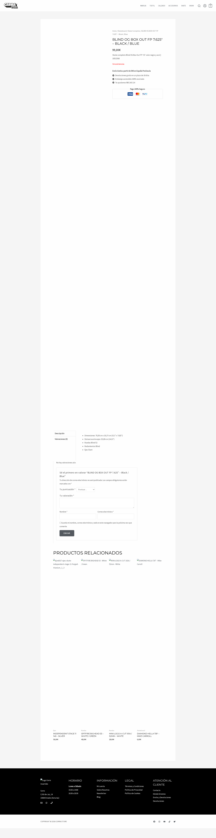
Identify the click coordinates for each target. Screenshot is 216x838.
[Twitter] (175, 822)
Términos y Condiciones (134, 786)
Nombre (63, 512)
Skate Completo (134, 31)
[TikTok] (169, 822)
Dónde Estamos (159, 794)
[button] (199, 6)
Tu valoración (67, 495)
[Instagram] (159, 822)
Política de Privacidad (134, 790)
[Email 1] (41, 803)
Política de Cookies (132, 793)
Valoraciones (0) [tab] (61, 439)
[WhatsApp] (46, 803)
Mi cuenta (101, 786)
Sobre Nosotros (103, 790)
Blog (98, 797)
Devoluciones (158, 801)
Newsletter (101, 793)
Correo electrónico (106, 512)
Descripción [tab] (59, 433)
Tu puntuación (67, 489)
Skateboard (122, 31)
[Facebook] (154, 822)
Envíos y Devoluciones (162, 797)
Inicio (114, 31)
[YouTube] (164, 822)
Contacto (156, 790)
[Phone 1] (52, 803)
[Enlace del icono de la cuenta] (205, 5)
